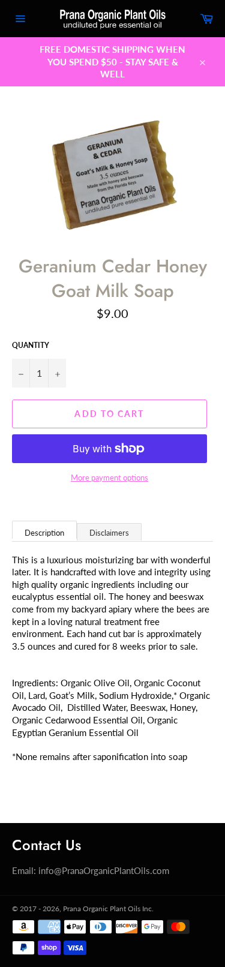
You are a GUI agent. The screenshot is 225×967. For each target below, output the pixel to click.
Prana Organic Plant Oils (101, 908)
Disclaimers (109, 532)
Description (44, 532)
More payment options (109, 477)
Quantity (30, 345)
